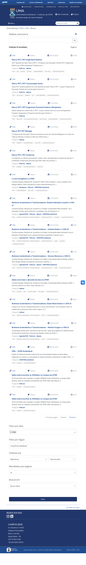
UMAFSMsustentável (42, 187)
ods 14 (43, 315)
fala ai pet (19, 119)
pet (18, 71)
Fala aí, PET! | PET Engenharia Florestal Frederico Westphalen (36, 107)
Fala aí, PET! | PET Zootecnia (23, 155)
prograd (23, 71)
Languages (27, 7)
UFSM (73, 550)
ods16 (55, 241)
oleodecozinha (32, 291)
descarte (19, 291)
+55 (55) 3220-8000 (15, 542)
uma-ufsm (47, 71)
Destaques (23, 187)
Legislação (61, 2)
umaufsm (56, 217)
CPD (77, 550)
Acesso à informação (36, 2)
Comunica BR (20, 2)
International (39, 7)
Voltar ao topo (73, 507)
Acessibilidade (51, 7)
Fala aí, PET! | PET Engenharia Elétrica (27, 59)
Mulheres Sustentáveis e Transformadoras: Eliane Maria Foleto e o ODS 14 (41, 303)
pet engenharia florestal (31, 119)
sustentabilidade (38, 71)
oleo (24, 291)
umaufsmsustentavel (58, 71)
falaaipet (27, 95)
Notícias (22, 68)
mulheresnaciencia (47, 217)
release (28, 68)
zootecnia (40, 166)
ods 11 (43, 339)
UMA (13, 55)
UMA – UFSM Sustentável (22, 351)
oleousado (41, 291)
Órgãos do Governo (75, 2)
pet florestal (43, 119)
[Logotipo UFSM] (11, 13)
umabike (19, 386)
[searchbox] (17, 432)
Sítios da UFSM (63, 7)
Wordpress (58, 550)
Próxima (72, 417)
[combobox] (43, 432)
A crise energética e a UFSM (23, 178)
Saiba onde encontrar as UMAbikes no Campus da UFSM (34, 375)
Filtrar (43, 499)
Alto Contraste (62, 14)
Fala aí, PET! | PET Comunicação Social (27, 83)
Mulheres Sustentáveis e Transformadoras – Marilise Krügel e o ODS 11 (40, 327)
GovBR (4, 2)
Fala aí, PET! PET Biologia (22, 131)
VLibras (76, 14)
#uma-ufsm (20, 95)
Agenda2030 (24, 214)
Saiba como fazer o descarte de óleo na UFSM (30, 280)
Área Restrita (74, 7)
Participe (50, 2)
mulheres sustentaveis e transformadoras (28, 217)
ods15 (55, 267)
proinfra (29, 71)
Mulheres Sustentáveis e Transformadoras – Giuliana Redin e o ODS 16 (40, 229)
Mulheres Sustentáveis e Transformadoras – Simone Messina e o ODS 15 (41, 256)
